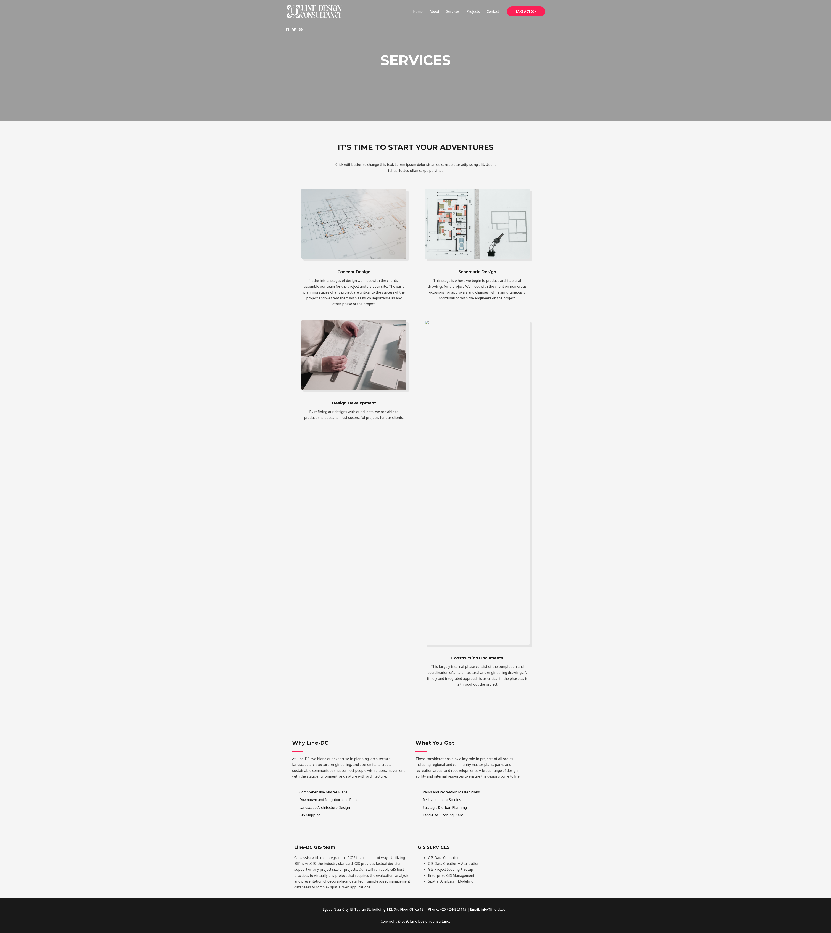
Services (453, 11)
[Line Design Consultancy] (314, 11)
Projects (473, 11)
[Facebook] (288, 29)
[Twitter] (294, 29)
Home (418, 11)
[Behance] (301, 29)
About (434, 11)
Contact (493, 11)
